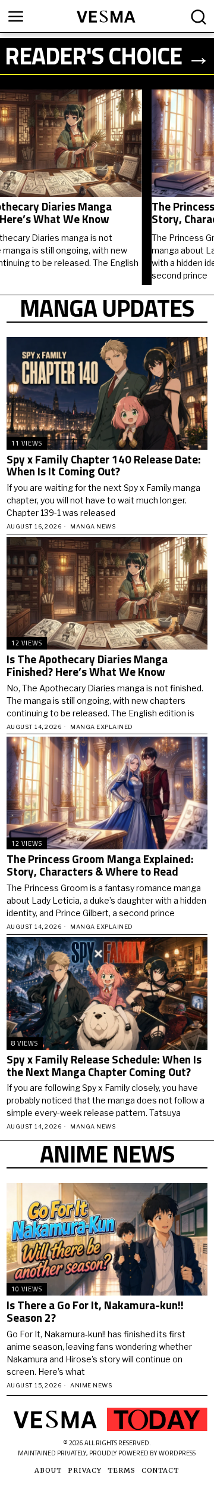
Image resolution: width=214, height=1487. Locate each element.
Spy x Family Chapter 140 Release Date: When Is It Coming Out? (104, 465)
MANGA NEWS (92, 526)
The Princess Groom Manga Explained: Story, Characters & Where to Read (93, 212)
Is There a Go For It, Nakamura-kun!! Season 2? (95, 1311)
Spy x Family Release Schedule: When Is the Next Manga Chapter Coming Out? (104, 1065)
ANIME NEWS (91, 1385)
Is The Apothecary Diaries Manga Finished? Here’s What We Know (87, 665)
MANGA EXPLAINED (101, 727)
